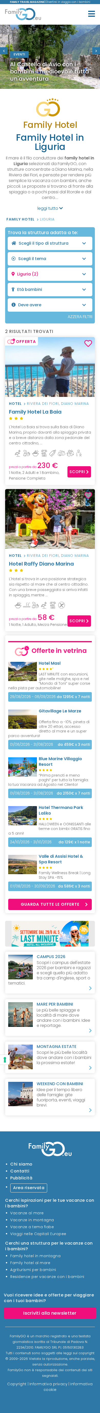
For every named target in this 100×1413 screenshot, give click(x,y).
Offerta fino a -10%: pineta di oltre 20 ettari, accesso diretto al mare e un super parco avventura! (48, 728)
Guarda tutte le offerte (50, 904)
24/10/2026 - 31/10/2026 (31, 842)
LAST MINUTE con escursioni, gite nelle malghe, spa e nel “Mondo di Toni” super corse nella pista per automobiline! (49, 681)
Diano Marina (75, 403)
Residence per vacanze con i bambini (47, 1276)
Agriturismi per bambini (33, 1269)
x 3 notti (74, 745)
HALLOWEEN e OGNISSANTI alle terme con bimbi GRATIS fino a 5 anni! (49, 829)
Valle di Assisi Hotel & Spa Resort (61, 859)
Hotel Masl (50, 663)
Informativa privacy (48, 1384)
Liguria (47, 219)
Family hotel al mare (30, 1262)
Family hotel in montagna (35, 1255)
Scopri (77, 471)
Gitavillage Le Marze (60, 711)
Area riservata (28, 1188)
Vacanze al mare (27, 1213)
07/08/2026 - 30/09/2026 (32, 886)
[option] (50, 57)
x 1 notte (74, 842)
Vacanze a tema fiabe (32, 1226)
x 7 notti (73, 697)
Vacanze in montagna (32, 1220)
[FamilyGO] (23, 15)
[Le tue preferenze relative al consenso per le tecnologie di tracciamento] (5, 1060)
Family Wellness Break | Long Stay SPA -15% (65, 875)
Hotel (15, 403)
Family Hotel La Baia (35, 411)
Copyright (17, 1384)
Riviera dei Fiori (43, 403)
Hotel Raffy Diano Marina (41, 563)
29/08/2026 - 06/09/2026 (33, 696)
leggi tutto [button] (48, 208)
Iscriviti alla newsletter (50, 1313)
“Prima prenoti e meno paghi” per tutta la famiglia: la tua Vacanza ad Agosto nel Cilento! (48, 780)
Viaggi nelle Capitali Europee (38, 1233)
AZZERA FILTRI (80, 317)
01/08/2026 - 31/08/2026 (31, 793)
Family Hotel (21, 219)
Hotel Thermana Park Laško (61, 810)
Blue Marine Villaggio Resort (60, 761)
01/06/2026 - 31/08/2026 (31, 744)
